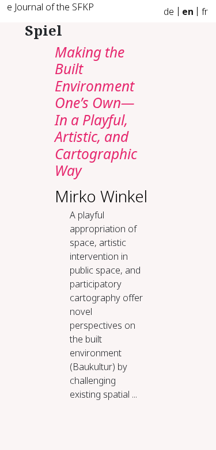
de (169, 11)
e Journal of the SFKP (50, 7)
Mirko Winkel (101, 196)
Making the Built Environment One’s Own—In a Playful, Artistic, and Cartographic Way (96, 111)
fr (205, 11)
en (188, 11)
